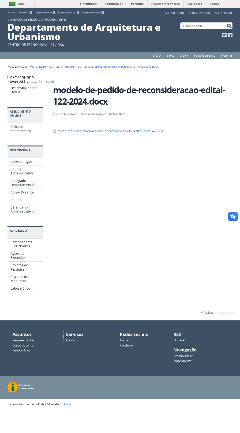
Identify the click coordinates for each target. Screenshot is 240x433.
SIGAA (157, 55)
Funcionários (21, 350)
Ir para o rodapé (92, 12)
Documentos (72, 66)
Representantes (23, 340)
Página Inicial (37, 66)
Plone (67, 404)
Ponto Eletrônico (204, 55)
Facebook (230, 35)
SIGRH (184, 55)
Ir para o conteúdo (19, 12)
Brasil (22, 4)
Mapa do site (223, 13)
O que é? (179, 340)
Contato (72, 340)
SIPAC (171, 55)
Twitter (224, 35)
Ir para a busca (68, 12)
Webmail (226, 55)
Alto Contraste (199, 13)
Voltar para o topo (218, 312)
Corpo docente (22, 345)
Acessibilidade (174, 13)
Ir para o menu (45, 12)
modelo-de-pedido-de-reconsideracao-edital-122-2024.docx (104, 131)
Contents (55, 66)
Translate (47, 81)
